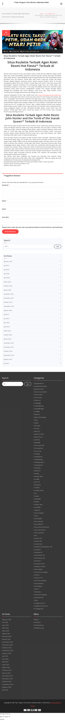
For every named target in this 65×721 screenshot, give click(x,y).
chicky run (38, 400)
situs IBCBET (38, 518)
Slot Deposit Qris (40, 558)
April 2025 (7, 326)
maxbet (37, 473)
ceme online (38, 397)
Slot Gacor (38, 561)
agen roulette (25, 51)
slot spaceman (39, 583)
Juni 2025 (6, 318)
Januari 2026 (7, 290)
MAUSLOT (37, 471)
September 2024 (9, 355)
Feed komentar (39, 625)
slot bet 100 (38, 538)
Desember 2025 (9, 294)
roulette (37, 487)
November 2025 (9, 298)
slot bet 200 (38, 541)
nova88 (37, 479)
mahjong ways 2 (39, 462)
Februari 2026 (8, 286)
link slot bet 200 (39, 445)
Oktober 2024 (8, 351)
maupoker (38, 468)
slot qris (37, 575)
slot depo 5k (38, 552)
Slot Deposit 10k (39, 555)
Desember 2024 (9, 343)
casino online (39, 394)
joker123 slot (39, 437)
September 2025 (9, 306)
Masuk (37, 619)
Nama (4, 201)
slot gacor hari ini (40, 564)
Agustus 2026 (8, 261)
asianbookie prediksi (41, 386)
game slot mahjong (40, 417)
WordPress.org (39, 628)
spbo (36, 600)
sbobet (37, 496)
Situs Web (5, 217)
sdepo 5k (37, 510)
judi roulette (33, 51)
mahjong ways (39, 459)
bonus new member (41, 392)
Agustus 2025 (8, 310)
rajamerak (38, 485)
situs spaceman (39, 533)
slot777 (37, 589)
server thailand (39, 513)
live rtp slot (38, 451)
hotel (36, 420)
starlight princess (40, 603)
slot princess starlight (41, 572)
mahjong (37, 454)
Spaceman (38, 592)
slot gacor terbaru (40, 566)
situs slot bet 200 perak (42, 527)
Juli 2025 (6, 314)
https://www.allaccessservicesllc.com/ (50, 95)
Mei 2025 (6, 322)
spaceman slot (39, 597)
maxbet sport (39, 476)
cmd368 (37, 411)
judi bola (37, 440)
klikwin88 (37, 442)
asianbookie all (39, 383)
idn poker (37, 425)
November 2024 (9, 347)
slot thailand (38, 586)
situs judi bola (39, 521)
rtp (35, 493)
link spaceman (39, 448)
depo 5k (37, 414)
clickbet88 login (39, 409)
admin (6, 51)
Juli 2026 (6, 265)
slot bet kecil (38, 544)
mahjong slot (38, 456)
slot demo (38, 549)
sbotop (37, 501)
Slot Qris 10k (38, 578)
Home (42, 13)
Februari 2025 (8, 335)
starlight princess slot (41, 606)
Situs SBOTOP (39, 524)
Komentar (6, 185)
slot (36, 535)
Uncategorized (50, 13)
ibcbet (36, 423)
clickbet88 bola (39, 406)
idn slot (37, 428)
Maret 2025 (7, 331)
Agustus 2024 (8, 359)
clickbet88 (38, 403)
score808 (37, 507)
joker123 (37, 431)
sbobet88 (38, 499)
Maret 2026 (7, 282)
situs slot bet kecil (40, 530)
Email (4, 209)
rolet (38, 51)
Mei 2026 (6, 273)
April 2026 (7, 278)
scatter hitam (39, 504)
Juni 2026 (6, 269)
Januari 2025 (7, 339)
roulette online (39, 490)
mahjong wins (39, 465)
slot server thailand (40, 580)
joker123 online (39, 434)
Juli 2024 (6, 363)
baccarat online (39, 389)
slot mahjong (38, 569)
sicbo (36, 516)
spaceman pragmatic (41, 594)
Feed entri (38, 622)
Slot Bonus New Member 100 (43, 547)
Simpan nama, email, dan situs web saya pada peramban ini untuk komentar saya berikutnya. (32, 227)
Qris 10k (37, 482)
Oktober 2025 (8, 302)
